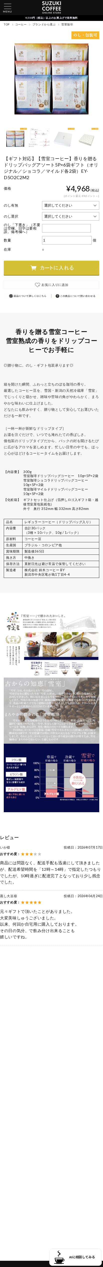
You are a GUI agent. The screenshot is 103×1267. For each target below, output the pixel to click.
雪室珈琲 (67, 24)
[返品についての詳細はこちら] (28, 296)
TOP (7, 24)
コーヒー (21, 24)
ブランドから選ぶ (44, 24)
